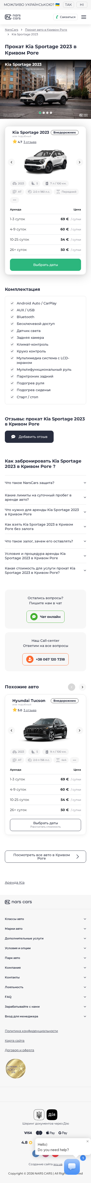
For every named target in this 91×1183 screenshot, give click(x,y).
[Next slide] (79, 162)
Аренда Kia (15, 882)
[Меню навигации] (84, 17)
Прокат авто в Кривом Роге (46, 29)
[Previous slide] (11, 162)
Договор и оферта (19, 1050)
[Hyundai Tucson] (45, 730)
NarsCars (11, 29)
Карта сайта (15, 1040)
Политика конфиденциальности (31, 1031)
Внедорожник (64, 132)
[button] (40, 113)
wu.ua (57, 1164)
